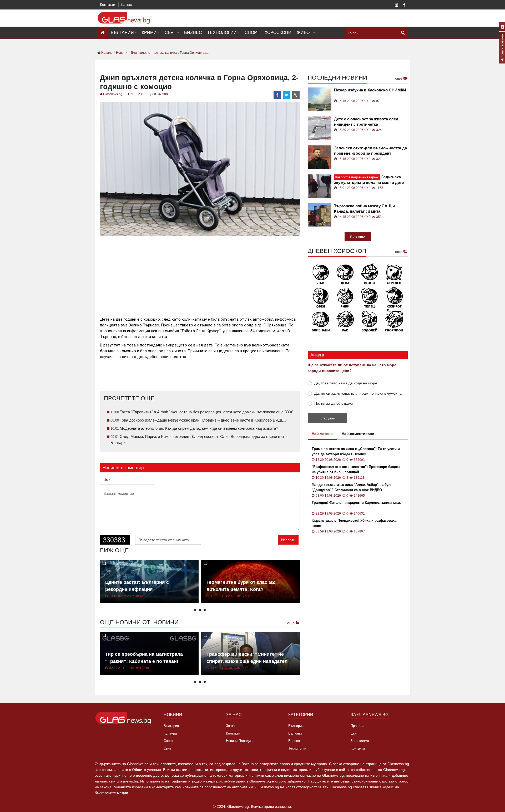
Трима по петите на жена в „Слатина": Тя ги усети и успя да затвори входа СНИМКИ (356, 451)
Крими (149, 32)
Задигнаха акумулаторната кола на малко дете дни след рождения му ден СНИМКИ (369, 180)
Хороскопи (278, 32)
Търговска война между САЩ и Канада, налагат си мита (364, 208)
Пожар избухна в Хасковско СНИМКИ (370, 90)
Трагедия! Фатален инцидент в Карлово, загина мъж (356, 503)
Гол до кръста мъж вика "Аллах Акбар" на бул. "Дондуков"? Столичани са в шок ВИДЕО (352, 487)
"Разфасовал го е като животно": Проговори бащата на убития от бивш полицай (356, 469)
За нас (126, 4)
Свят (170, 32)
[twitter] (287, 95)
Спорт (252, 32)
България (122, 32)
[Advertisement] (200, 274)
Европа (294, 741)
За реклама (360, 741)
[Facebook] (404, 5)
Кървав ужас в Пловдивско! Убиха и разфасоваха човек (354, 523)
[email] (296, 95)
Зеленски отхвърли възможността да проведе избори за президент (370, 150)
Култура (170, 733)
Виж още (357, 237)
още (291, 623)
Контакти (107, 4)
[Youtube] (396, 5)
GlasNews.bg (112, 94)
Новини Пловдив (239, 741)
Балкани (295, 733)
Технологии (222, 32)
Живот (304, 32)
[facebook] (277, 95)
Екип (354, 733)
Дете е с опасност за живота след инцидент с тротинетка (366, 121)
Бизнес (193, 32)
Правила (357, 726)
